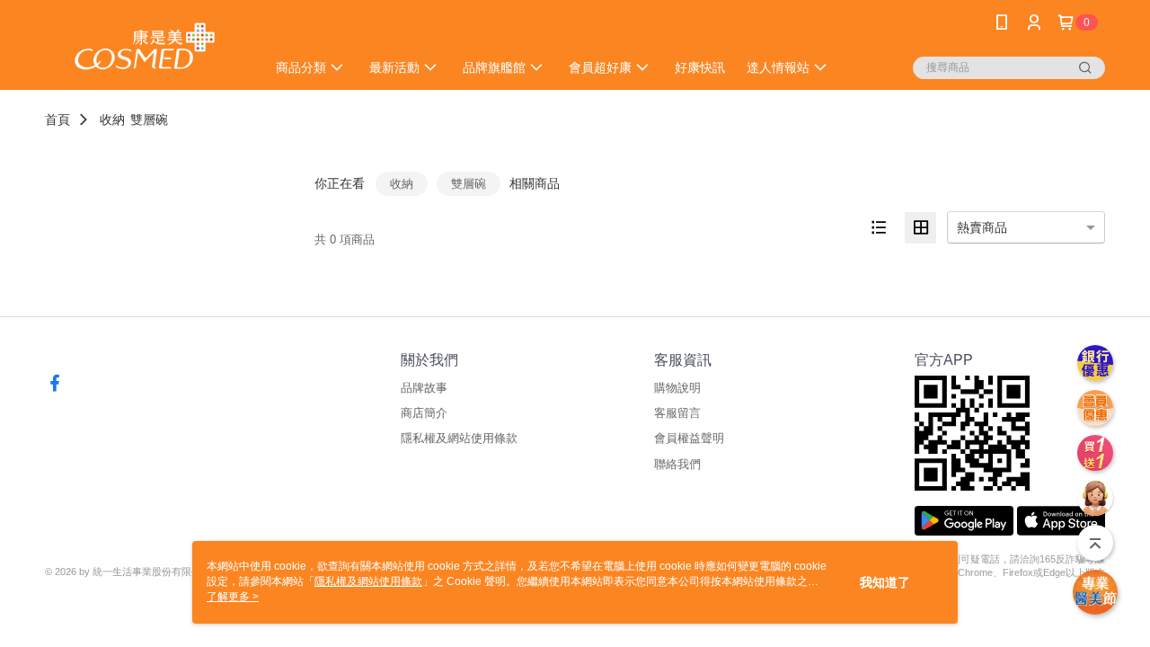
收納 (112, 119)
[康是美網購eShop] (144, 47)
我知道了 (885, 582)
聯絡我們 (677, 464)
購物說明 (677, 387)
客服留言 (677, 413)
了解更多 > (233, 596)
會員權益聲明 (689, 438)
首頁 (57, 119)
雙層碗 (149, 119)
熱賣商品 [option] (982, 227)
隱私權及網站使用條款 (459, 438)
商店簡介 (424, 413)
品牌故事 (424, 387)
